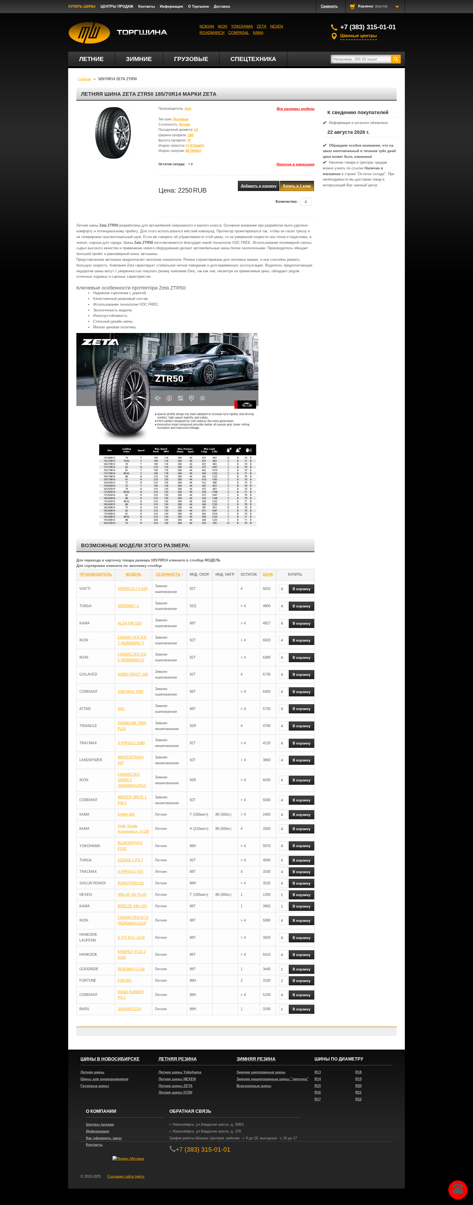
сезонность (168, 574)
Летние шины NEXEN (177, 1079)
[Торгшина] (118, 33)
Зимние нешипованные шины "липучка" (272, 1079)
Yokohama (242, 26)
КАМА (258, 32)
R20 (358, 1086)
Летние (91, 59)
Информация (171, 6)
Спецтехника (253, 59)
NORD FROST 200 (133, 674)
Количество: (287, 201)
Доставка (222, 6)
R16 (318, 1092)
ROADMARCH (212, 32)
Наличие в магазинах (295, 164)
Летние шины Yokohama (179, 1072)
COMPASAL (238, 32)
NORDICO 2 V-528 (132, 589)
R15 (318, 1086)
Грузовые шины (94, 1086)
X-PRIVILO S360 (131, 743)
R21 (358, 1092)
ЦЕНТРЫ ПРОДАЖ (116, 6)
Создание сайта (126, 1176)
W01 (121, 709)
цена (268, 574)
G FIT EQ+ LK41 (131, 937)
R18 (358, 1072)
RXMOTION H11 (131, 883)
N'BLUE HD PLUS (132, 895)
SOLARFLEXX (129, 1009)
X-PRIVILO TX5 (130, 872)
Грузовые (191, 59)
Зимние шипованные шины (260, 1072)
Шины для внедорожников (104, 1079)
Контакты (146, 6)
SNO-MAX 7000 (130, 692)
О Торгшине (198, 6)
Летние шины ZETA (175, 1086)
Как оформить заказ (104, 1138)
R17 (318, 1099)
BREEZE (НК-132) (132, 906)
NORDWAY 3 (128, 606)
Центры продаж (100, 1124)
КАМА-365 (126, 814)
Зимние (139, 59)
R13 (318, 1072)
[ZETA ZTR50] (113, 133)
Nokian (207, 26)
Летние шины (92, 1072)
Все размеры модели (296, 109)
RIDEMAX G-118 (131, 969)
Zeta (261, 26)
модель (133, 574)
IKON (222, 26)
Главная (84, 79)
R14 (318, 1079)
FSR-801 (125, 980)
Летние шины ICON (175, 1092)
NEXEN (276, 26)
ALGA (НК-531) (130, 623)
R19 (358, 1079)
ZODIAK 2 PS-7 (130, 860)
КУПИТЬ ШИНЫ (82, 6)
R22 (358, 1099)
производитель (96, 574)
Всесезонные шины (253, 1086)
